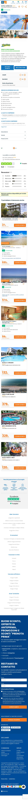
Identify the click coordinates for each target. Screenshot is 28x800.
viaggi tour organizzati (14, 518)
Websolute (5, 791)
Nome (2, 677)
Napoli (14, 569)
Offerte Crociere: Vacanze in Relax (14, 520)
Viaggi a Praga (14, 589)
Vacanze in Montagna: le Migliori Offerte (14, 527)
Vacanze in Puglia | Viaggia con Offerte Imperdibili (14, 609)
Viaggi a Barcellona (14, 586)
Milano (14, 566)
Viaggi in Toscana (14, 597)
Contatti (18, 750)
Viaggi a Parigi (14, 583)
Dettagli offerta (7, 67)
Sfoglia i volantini (14, 720)
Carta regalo (4, 755)
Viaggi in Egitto (14, 577)
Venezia (14, 558)
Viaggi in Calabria (14, 605)
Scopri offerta (20, 225)
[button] (23, 787)
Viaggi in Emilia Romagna (14, 602)
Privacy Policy (4, 778)
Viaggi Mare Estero (14, 530)
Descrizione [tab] (4, 132)
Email (2, 683)
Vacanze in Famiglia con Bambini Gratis (14, 539)
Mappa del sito (20, 758)
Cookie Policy (12, 778)
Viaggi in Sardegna (14, 600)
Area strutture (20, 757)
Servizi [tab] (3, 135)
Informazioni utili (5, 754)
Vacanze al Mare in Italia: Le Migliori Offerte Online (14, 524)
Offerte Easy (14, 547)
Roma (14, 561)
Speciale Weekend (14, 550)
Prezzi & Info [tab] (4, 138)
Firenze (14, 564)
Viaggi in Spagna (14, 580)
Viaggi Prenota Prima (14, 544)
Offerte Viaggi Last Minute (14, 541)
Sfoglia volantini (20, 752)
